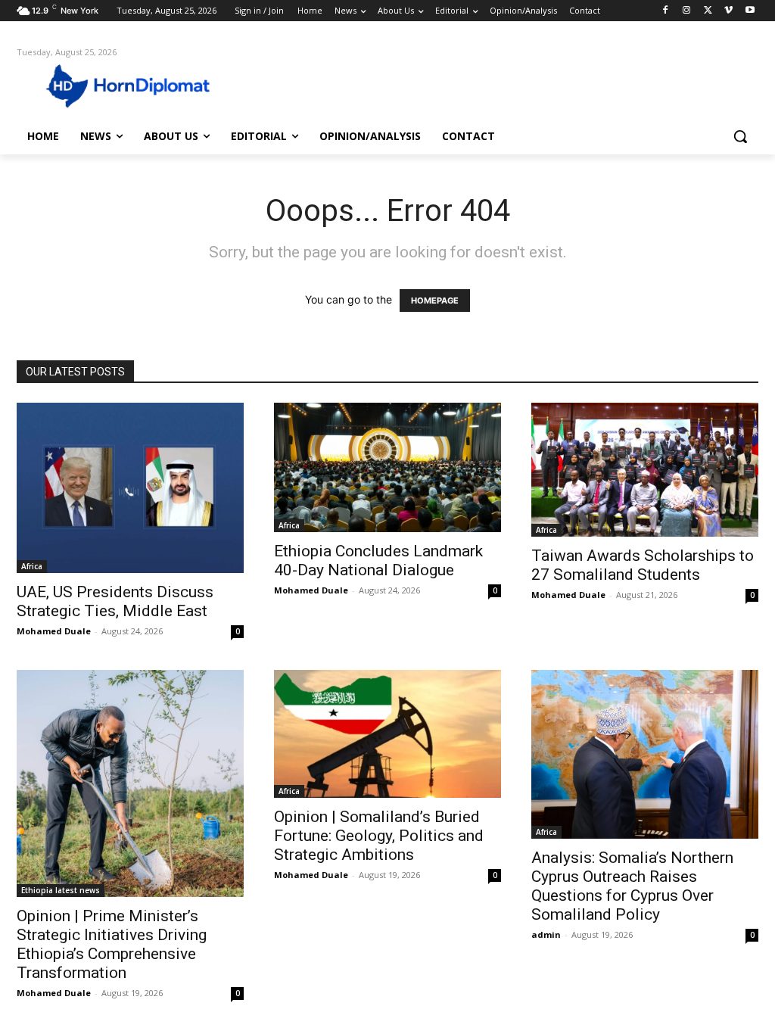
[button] (740, 136)
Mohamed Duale (54, 631)
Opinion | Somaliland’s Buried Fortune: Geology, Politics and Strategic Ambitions (379, 836)
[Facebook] (665, 11)
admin (546, 934)
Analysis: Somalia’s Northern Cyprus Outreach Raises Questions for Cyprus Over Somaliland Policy (632, 886)
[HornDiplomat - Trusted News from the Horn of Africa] (106, 84)
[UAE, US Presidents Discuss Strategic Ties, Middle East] (130, 488)
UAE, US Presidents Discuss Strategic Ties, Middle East (115, 601)
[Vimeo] (728, 11)
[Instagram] (687, 11)
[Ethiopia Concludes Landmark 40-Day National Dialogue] (387, 467)
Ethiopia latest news (60, 890)
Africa (31, 566)
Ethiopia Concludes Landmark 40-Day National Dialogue (378, 560)
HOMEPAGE (435, 300)
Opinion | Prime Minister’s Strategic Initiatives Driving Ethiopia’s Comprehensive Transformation (112, 944)
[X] (708, 11)
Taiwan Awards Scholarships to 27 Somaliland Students (642, 565)
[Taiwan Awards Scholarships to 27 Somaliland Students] (644, 470)
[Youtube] (749, 11)
